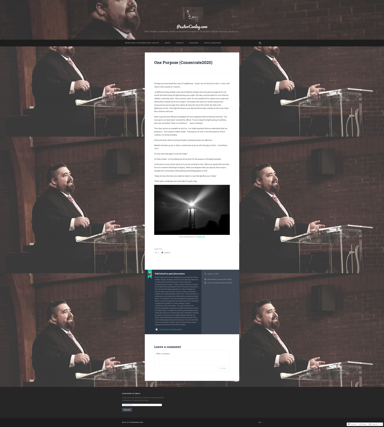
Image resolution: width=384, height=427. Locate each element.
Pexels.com (201, 237)
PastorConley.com (192, 26)
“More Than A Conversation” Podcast (142, 43)
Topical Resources (212, 43)
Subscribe (193, 43)
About (167, 43)
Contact (180, 43)
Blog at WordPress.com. (132, 422)
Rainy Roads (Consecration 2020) (219, 279)
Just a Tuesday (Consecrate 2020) (219, 283)
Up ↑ (260, 422)
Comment (223, 368)
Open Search (260, 43)
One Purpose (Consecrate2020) (183, 62)
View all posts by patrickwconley (170, 329)
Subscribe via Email (131, 393)
